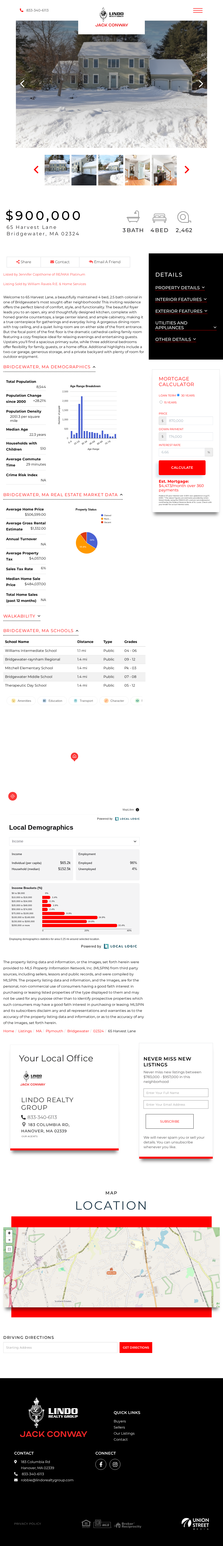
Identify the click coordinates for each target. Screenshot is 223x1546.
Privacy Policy (27, 1523)
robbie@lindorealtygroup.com (47, 1480)
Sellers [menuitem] (119, 1427)
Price (163, 413)
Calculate (182, 468)
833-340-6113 (37, 10)
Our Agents (29, 1136)
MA (39, 1031)
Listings (25, 1031)
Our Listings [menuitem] (124, 1433)
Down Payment (171, 429)
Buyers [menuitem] (120, 1421)
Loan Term (167, 395)
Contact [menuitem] (121, 1439)
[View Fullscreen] (9, 1249)
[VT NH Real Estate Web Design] (195, 1524)
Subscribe (169, 1121)
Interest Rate (170, 445)
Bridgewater (78, 1031)
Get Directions (136, 1347)
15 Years (170, 402)
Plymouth (54, 1031)
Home (8, 1031)
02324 (98, 1031)
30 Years (188, 395)
